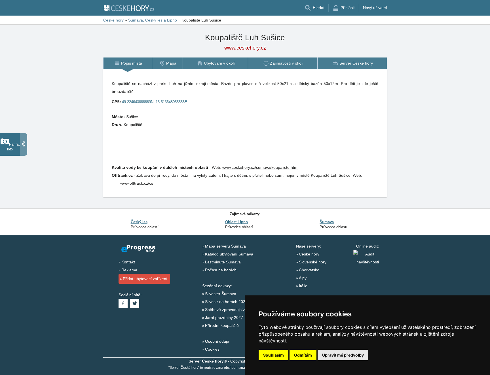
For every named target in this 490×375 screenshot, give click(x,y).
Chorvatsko (309, 270)
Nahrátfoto (13, 146)
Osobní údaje (217, 341)
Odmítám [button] (303, 355)
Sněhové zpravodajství (225, 309)
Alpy (303, 278)
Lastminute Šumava (223, 262)
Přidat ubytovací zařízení (145, 278)
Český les (139, 222)
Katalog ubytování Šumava (229, 254)
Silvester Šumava (220, 293)
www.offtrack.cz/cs (136, 183)
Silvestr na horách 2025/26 (229, 301)
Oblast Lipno (236, 222)
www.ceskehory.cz (245, 48)
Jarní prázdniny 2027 (224, 317)
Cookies (212, 349)
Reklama (129, 270)
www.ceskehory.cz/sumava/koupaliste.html (260, 167)
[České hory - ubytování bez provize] (128, 8)
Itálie (303, 286)
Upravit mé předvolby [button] (343, 355)
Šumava (327, 222)
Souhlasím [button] (273, 355)
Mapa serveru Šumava (225, 246)
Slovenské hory (312, 262)
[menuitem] (127, 63)
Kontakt (128, 262)
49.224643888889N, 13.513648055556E (154, 102)
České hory (309, 254)
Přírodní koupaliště (222, 325)
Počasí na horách (220, 270)
